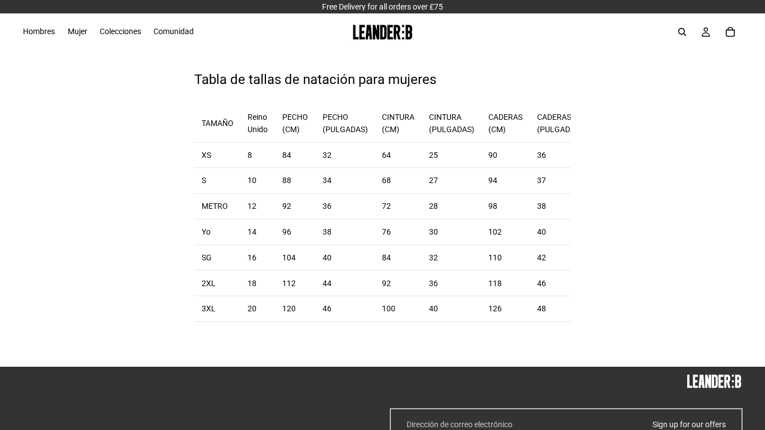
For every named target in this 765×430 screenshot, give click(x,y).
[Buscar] (682, 32)
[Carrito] (730, 32)
